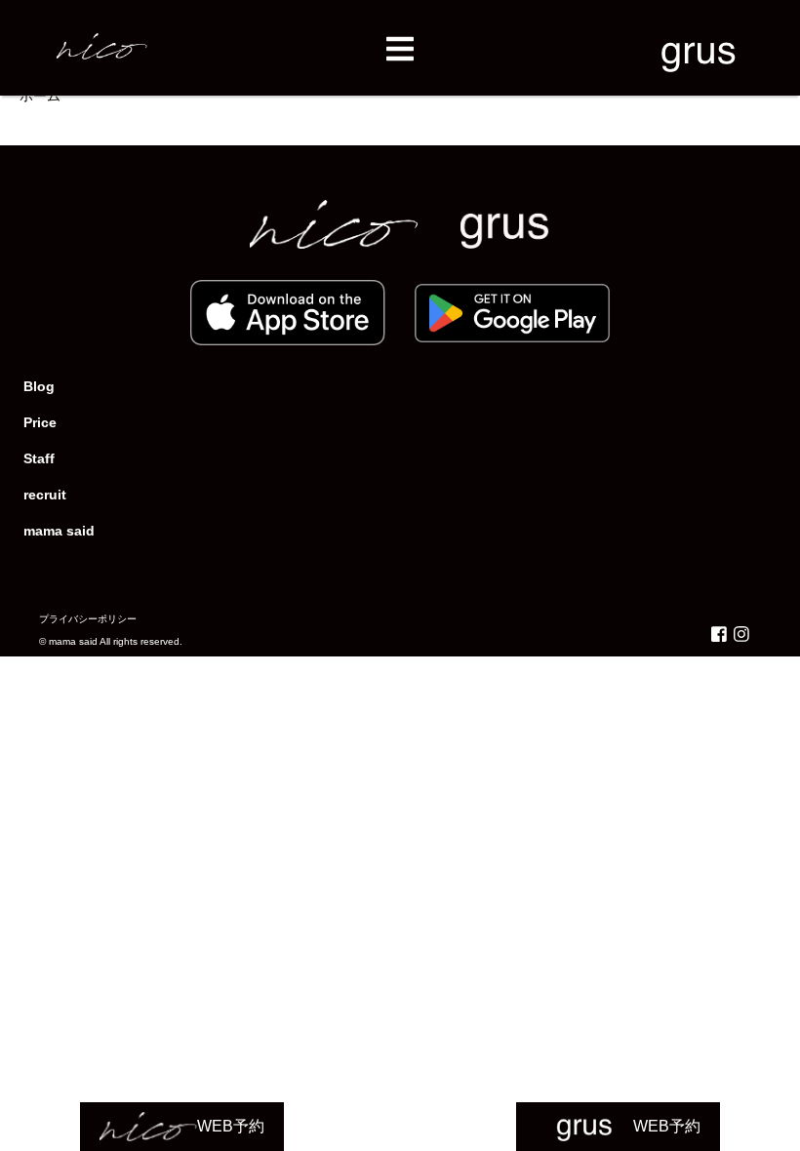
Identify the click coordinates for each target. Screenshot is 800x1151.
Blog (39, 386)
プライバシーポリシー (88, 619)
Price (40, 422)
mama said (59, 530)
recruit (44, 494)
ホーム (40, 95)
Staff (39, 458)
